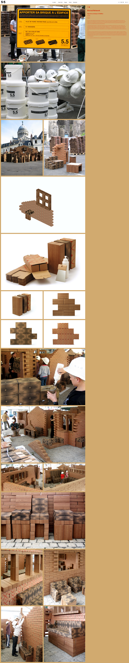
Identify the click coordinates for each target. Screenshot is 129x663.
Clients (70, 2)
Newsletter (75, 2)
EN (127, 2)
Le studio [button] (54, 2)
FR (125, 2)
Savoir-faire (60, 2)
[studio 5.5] (3, 2)
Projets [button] (65, 2)
